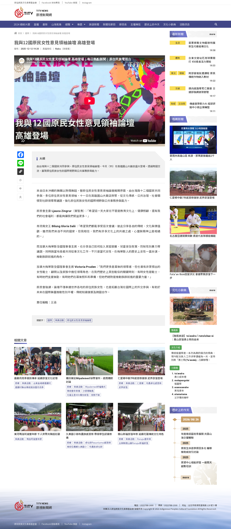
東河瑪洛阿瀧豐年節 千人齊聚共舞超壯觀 (37, 434)
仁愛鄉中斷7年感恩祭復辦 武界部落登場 (140, 378)
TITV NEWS (42, 11)
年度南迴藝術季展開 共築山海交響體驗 (196, 436)
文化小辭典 (169, 24)
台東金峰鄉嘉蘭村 (42, 383)
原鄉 (17, 383)
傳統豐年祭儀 (73, 390)
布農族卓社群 (95, 446)
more (186, 477)
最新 (45, 24)
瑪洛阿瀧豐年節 (34, 439)
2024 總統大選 (22, 24)
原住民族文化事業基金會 (25, 2)
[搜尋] (216, 24)
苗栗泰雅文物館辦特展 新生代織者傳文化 (202, 44)
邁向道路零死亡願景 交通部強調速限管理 (202, 90)
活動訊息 (185, 24)
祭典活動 (59, 320)
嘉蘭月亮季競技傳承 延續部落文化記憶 (36, 378)
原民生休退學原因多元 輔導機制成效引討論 (196, 450)
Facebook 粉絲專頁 (51, 2)
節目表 (123, 24)
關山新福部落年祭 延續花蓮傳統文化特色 (141, 434)
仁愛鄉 (140, 383)
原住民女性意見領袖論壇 (79, 320)
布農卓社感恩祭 (154, 383)
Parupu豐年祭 (144, 439)
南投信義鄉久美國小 (77, 446)
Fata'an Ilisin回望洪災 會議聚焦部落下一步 (192, 276)
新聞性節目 (109, 24)
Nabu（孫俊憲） (63, 49)
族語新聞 (94, 24)
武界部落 (123, 387)
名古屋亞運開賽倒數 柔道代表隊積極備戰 (193, 236)
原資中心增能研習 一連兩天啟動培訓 (196, 464)
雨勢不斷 (95, 394)
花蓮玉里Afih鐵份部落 (78, 394)
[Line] (20, 163)
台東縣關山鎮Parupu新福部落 (133, 443)
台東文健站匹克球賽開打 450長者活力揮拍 (202, 60)
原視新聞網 (44, 14)
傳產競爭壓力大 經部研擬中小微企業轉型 (202, 105)
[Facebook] (20, 154)
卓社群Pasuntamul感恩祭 (98, 442)
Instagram (87, 2)
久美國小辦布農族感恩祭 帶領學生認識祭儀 (89, 436)
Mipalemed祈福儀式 (95, 386)
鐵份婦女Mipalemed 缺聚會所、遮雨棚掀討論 (89, 380)
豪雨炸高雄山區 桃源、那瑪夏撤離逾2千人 (192, 157)
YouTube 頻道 (71, 2)
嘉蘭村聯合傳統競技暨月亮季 (29, 387)
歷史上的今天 (152, 24)
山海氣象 (56, 24)
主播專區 (136, 24)
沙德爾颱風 (88, 390)
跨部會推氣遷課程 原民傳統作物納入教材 (202, 75)
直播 (36, 24)
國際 (50, 320)
